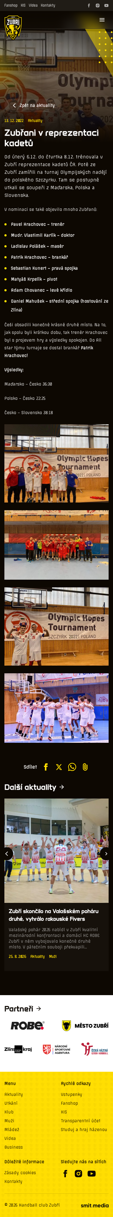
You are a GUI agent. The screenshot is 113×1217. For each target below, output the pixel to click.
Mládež (11, 1129)
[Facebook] (89, 5)
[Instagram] (97, 5)
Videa (33, 5)
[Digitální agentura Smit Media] (95, 1205)
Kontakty (48, 5)
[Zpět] (6, 853)
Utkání (11, 1103)
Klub (8, 1112)
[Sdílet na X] (59, 767)
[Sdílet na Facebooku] (45, 767)
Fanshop (11, 5)
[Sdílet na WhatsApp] (72, 767)
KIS (23, 5)
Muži (9, 1120)
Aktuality (35, 121)
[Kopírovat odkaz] (85, 767)
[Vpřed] (106, 853)
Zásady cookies (20, 1172)
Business (13, 1147)
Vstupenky (71, 1094)
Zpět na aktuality (37, 105)
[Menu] (102, 19)
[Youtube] (106, 5)
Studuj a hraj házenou (84, 1129)
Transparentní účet (80, 1120)
